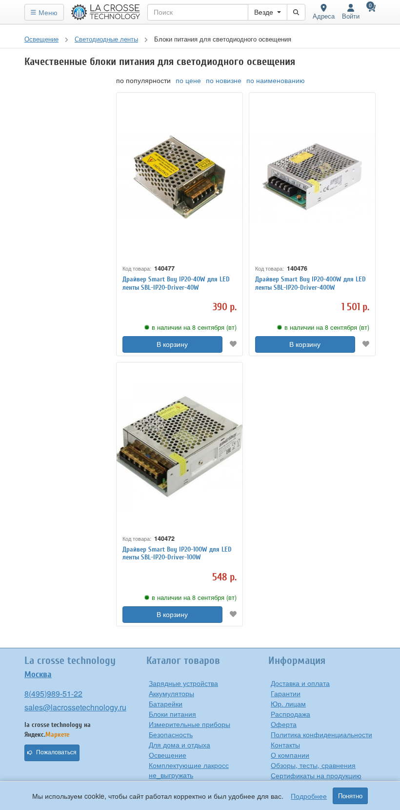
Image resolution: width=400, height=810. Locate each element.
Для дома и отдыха (179, 744)
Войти (351, 16)
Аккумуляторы (171, 693)
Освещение (167, 755)
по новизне (223, 80)
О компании (290, 755)
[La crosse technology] (105, 12)
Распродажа (290, 714)
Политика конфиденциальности (321, 734)
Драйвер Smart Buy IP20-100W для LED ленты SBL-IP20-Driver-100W (177, 553)
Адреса (324, 16)
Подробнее (309, 796)
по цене (188, 80)
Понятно (350, 795)
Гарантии (285, 693)
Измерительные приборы (189, 724)
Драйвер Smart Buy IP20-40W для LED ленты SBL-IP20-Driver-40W (176, 283)
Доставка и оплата (300, 683)
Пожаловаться (56, 752)
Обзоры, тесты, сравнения (313, 765)
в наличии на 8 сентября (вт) (194, 327)
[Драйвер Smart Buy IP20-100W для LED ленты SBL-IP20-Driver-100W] (179, 446)
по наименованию (275, 80)
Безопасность (171, 734)
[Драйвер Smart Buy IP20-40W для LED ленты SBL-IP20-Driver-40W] (179, 177)
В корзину (172, 344)
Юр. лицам (288, 703)
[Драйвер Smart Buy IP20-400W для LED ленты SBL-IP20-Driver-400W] (312, 177)
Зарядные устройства (183, 683)
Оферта (284, 724)
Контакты (285, 744)
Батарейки (165, 703)
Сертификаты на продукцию (316, 775)
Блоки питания (172, 714)
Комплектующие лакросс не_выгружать (189, 770)
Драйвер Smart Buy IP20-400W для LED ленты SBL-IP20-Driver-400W (310, 283)
